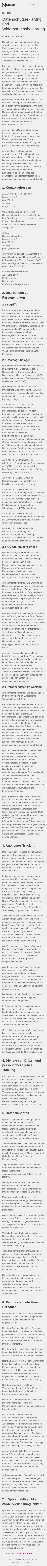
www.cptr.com (17, 1562)
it (39, 5)
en (34, 5)
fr (43, 5)
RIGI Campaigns (24, 1553)
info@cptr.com (29, 1562)
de (29, 5)
